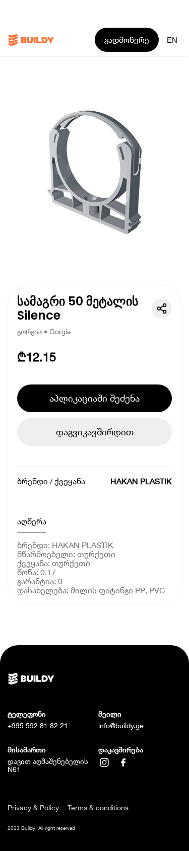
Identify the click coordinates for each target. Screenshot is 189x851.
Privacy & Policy (33, 807)
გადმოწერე (126, 39)
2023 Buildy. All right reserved (41, 828)
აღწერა (31, 521)
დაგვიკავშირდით (95, 431)
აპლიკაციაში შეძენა (94, 398)
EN (172, 40)
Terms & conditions (98, 807)
